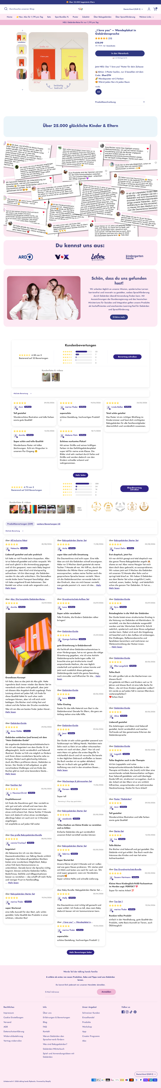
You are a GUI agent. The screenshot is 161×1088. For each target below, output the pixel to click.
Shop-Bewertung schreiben (134, 488)
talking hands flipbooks (27, 1081)
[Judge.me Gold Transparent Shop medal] (96, 506)
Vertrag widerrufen (13, 1040)
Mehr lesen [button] (10, 588)
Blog (45, 1022)
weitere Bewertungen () (48, 523)
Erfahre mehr (119, 317)
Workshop (87, 1026)
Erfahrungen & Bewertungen (56, 1017)
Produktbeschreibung (105, 102)
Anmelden (106, 991)
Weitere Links (145, 16)
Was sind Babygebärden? (55, 1044)
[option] (58, 63)
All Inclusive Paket (18, 540)
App (84, 1031)
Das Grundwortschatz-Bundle (127, 869)
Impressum (9, 1012)
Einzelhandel (88, 1017)
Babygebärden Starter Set (74, 540)
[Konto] (149, 9)
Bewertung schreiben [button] (127, 356)
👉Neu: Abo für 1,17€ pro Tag (29, 16)
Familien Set (16, 785)
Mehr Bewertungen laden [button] (80, 952)
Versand (7, 1022)
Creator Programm (91, 1036)
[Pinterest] (135, 1011)
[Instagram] (127, 1011)
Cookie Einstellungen (13, 1017)
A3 (98, 91)
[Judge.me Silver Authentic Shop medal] (120, 506)
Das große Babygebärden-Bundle (26, 835)
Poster (75, 16)
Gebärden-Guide (122, 599)
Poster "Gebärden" (123, 799)
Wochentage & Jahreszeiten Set (77, 781)
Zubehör (86, 16)
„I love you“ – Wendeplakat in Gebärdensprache (74, 924)
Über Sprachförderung (125, 16)
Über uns (47, 1012)
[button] (101, 38)
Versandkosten (110, 46)
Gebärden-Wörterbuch (53, 1048)
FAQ (45, 1026)
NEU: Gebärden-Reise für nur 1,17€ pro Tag (80, 22)
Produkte (86, 1022)
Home (9, 16)
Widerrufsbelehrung (13, 1036)
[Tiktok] (131, 1011)
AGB (6, 1026)
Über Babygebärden (102, 16)
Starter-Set (119, 831)
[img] (20, 403)
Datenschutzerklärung (14, 1031)
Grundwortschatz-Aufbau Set (75, 599)
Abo (84, 1040)
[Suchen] (6, 8)
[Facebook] (123, 1011)
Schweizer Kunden (91, 1012)
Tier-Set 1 (118, 901)
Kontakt (46, 1031)
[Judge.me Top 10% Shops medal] (144, 506)
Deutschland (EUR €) (132, 9)
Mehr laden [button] (81, 475)
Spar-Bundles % (62, 16)
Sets (49, 16)
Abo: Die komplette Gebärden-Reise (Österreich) (25, 601)
